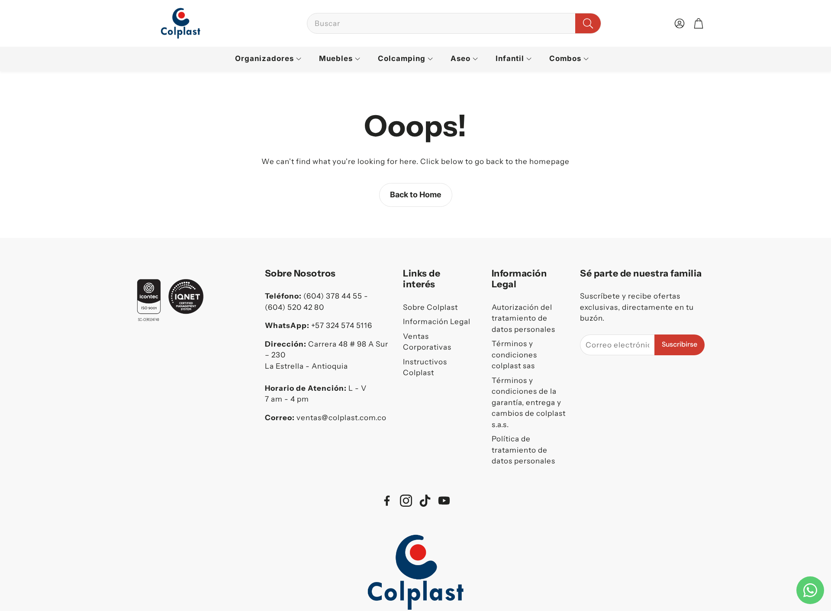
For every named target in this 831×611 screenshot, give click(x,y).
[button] (454, 23)
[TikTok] (425, 501)
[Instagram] (406, 501)
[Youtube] (444, 501)
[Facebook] (387, 501)
